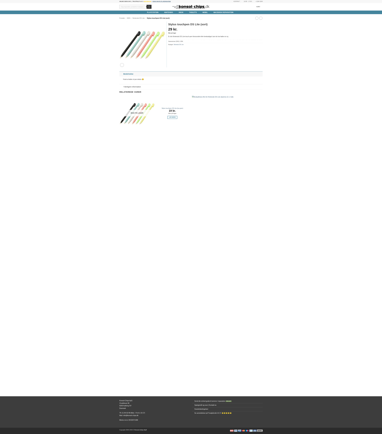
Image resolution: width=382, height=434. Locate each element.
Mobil (205, 12)
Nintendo (168, 12)
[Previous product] (260, 18)
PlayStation (153, 12)
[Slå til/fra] (121, 74)
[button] (259, 7)
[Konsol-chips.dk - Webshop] (191, 7)
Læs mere (172, 117)
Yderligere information (132, 87)
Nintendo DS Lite (139, 18)
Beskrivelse (128, 74)
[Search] (149, 7)
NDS (128, 18)
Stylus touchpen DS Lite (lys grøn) (172, 108)
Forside (122, 18)
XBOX (181, 12)
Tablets (193, 12)
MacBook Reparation (223, 12)
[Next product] (256, 18)
